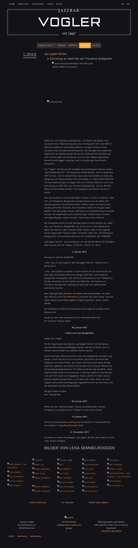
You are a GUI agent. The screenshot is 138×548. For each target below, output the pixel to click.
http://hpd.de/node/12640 (70, 425)
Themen (85, 45)
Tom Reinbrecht (70, 296)
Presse (62, 45)
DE (122, 4)
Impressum (22, 536)
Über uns (23, 4)
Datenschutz (35, 536)
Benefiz (73, 45)
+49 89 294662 (69, 522)
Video (50, 4)
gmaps (69, 528)
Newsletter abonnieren (111, 531)
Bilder (96, 45)
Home (12, 4)
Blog (59, 4)
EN (128, 4)
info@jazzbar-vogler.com (69, 525)
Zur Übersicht (67, 502)
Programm (38, 4)
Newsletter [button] (45, 45)
